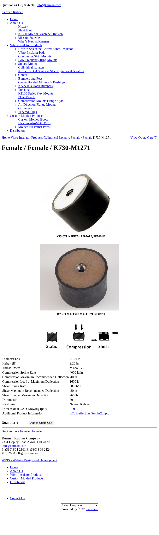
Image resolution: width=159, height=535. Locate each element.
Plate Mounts (26, 97)
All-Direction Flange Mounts (37, 104)
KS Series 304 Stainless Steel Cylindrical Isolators (51, 71)
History (23, 26)
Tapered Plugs (27, 112)
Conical (23, 75)
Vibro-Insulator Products (26, 45)
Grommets (25, 108)
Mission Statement (30, 37)
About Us (16, 23)
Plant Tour (25, 30)
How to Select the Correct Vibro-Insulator (45, 49)
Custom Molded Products (26, 115)
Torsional (24, 89)
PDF (73, 409)
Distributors (17, 130)
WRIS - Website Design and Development (29, 460)
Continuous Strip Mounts (34, 56)
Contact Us (17, 498)
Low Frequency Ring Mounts (37, 60)
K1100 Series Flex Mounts (35, 93)
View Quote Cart (143, 137)
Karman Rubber (12, 12)
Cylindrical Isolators (31, 67)
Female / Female (81, 137)
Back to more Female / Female (22, 431)
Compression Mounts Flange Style (40, 101)
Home (14, 19)
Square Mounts (28, 63)
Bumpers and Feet (30, 78)
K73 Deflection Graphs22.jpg (89, 413)
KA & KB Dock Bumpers (35, 86)
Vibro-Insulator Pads (31, 52)
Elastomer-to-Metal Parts (34, 123)
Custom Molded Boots (33, 119)
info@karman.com (49, 5)
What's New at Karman (33, 41)
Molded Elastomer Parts (33, 127)
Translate (92, 509)
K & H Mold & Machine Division (40, 34)
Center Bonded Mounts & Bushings (41, 82)
